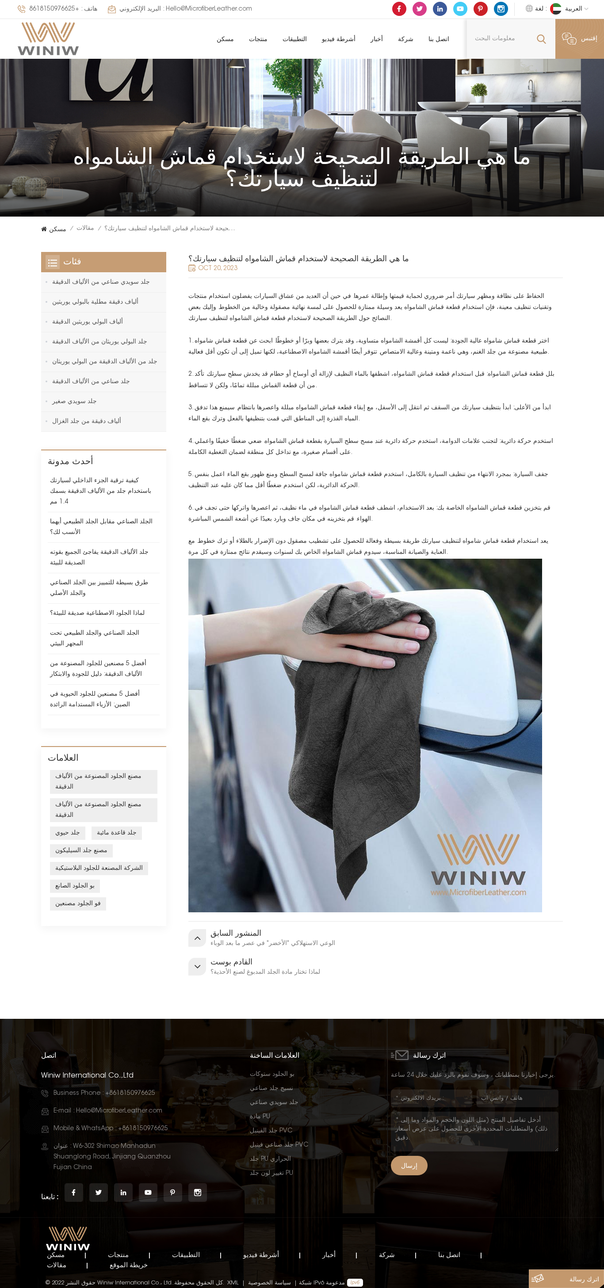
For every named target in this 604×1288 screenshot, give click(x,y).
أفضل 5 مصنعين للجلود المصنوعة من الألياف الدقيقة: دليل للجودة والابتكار (98, 669)
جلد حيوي (67, 833)
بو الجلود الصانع (75, 886)
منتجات (258, 38)
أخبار (377, 38)
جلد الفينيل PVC (271, 1131)
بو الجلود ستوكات (272, 1074)
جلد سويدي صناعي (274, 1103)
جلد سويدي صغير (74, 402)
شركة (405, 38)
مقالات (85, 228)
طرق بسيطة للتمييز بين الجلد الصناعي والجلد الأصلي (99, 588)
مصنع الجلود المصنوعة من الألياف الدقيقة (98, 782)
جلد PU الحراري (270, 1159)
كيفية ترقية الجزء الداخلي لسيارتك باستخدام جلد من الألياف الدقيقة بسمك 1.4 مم (100, 491)
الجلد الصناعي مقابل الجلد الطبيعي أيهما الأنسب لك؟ (101, 527)
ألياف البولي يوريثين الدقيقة (87, 322)
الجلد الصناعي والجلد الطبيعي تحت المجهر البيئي (94, 638)
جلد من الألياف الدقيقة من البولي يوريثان (104, 362)
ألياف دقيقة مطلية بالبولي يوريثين (95, 302)
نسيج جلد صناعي (271, 1089)
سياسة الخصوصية (269, 1283)
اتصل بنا (438, 38)
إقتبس (589, 39)
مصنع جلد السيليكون (81, 851)
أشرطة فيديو (339, 38)
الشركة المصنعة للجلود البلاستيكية (99, 868)
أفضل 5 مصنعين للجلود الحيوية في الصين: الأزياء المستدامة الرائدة (95, 699)
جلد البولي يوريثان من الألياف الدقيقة (99, 342)
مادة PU (260, 1117)
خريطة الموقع (129, 1265)
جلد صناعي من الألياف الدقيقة (91, 382)
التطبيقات (295, 38)
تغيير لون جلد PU (271, 1173)
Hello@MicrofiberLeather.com (209, 9)
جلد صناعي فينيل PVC (279, 1145)
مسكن (225, 38)
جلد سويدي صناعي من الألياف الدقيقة (101, 282)
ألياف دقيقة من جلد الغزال (86, 422)
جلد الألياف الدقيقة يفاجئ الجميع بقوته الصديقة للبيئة (99, 557)
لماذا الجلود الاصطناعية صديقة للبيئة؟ (97, 613)
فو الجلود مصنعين (78, 904)
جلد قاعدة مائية (117, 833)
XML (233, 1283)
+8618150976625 (54, 9)
